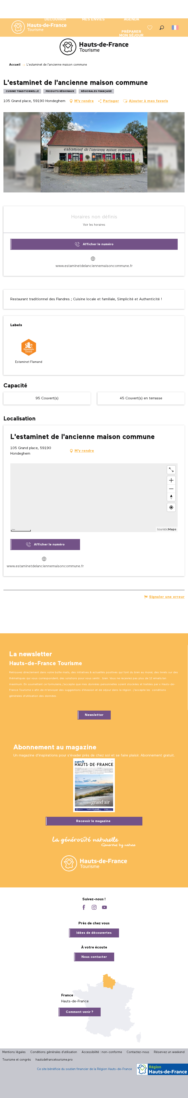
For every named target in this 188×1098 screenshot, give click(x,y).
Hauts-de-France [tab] (75, 1001)
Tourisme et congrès (16, 1059)
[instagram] (94, 907)
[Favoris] (150, 27)
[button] (162, 28)
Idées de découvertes (94, 932)
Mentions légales (14, 1052)
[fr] (175, 27)
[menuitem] (35, 27)
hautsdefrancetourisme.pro (54, 1059)
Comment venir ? (79, 1012)
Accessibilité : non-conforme (102, 1052)
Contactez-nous (138, 1052)
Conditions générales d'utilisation (53, 1052)
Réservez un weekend (169, 1052)
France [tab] (67, 995)
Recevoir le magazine (93, 821)
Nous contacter (94, 957)
